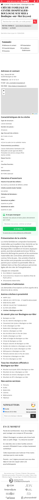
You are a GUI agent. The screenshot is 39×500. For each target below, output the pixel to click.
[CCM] (10, 485)
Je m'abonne (18, 229)
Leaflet (35, 114)
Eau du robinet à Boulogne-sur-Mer (15, 321)
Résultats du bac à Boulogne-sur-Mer (15, 372)
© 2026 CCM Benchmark (29, 477)
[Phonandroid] (29, 497)
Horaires (7, 51)
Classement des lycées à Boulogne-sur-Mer (17, 323)
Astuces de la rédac (10, 412)
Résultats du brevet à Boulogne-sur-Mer (16, 375)
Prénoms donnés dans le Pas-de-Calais (16, 354)
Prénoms (6, 385)
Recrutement (31, 473)
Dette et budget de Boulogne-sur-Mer (15, 338)
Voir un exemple (31, 409)
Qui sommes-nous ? (9, 473)
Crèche (7, 4)
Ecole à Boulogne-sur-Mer (11, 326)
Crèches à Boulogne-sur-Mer (12, 310)
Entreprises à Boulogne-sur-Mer (13, 356)
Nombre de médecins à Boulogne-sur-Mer (17, 346)
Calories (5, 393)
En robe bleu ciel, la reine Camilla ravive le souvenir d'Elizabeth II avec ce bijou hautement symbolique (19, 446)
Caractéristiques (9, 48)
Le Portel (13, 28)
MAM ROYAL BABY (9, 303)
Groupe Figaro (17, 477)
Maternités (6, 390)
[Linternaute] (10, 490)
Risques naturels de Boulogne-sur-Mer (16, 344)
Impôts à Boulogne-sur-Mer (12, 336)
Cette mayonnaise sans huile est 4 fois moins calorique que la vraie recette (18, 454)
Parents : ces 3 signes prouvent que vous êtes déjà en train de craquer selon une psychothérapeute (19, 462)
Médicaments (7, 395)
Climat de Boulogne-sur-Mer (12, 341)
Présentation (26, 45)
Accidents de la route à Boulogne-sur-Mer (17, 349)
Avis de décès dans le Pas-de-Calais (15, 333)
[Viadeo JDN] (29, 493)
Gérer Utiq (33, 475)
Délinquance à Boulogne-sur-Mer (14, 351)
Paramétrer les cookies (22, 475)
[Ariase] (10, 498)
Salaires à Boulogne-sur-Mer (12, 331)
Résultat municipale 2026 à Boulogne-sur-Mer (18, 369)
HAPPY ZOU (7, 298)
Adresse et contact (10, 45)
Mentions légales (7, 477)
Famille (6, 409)
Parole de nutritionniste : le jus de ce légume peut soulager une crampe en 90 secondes (18, 432)
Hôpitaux (6, 398)
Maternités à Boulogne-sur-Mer (13, 328)
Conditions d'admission (26, 49)
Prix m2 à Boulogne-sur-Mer (12, 359)
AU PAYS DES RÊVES (9, 308)
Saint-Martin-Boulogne (23, 26)
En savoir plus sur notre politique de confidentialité (17, 233)
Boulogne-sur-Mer (28, 4)
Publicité (24, 473)
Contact (18, 473)
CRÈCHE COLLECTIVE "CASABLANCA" (15, 305)
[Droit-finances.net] (29, 489)
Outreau (5, 28)
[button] (3, 90)
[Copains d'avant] (10, 493)
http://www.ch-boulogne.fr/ (17, 86)
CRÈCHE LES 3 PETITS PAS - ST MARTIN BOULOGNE (20, 300)
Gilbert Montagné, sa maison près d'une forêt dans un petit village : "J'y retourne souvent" (19, 439)
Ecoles (5, 388)
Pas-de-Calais (15, 4)
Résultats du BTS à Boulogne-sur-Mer (15, 377)
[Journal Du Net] (29, 485)
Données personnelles (9, 475)
